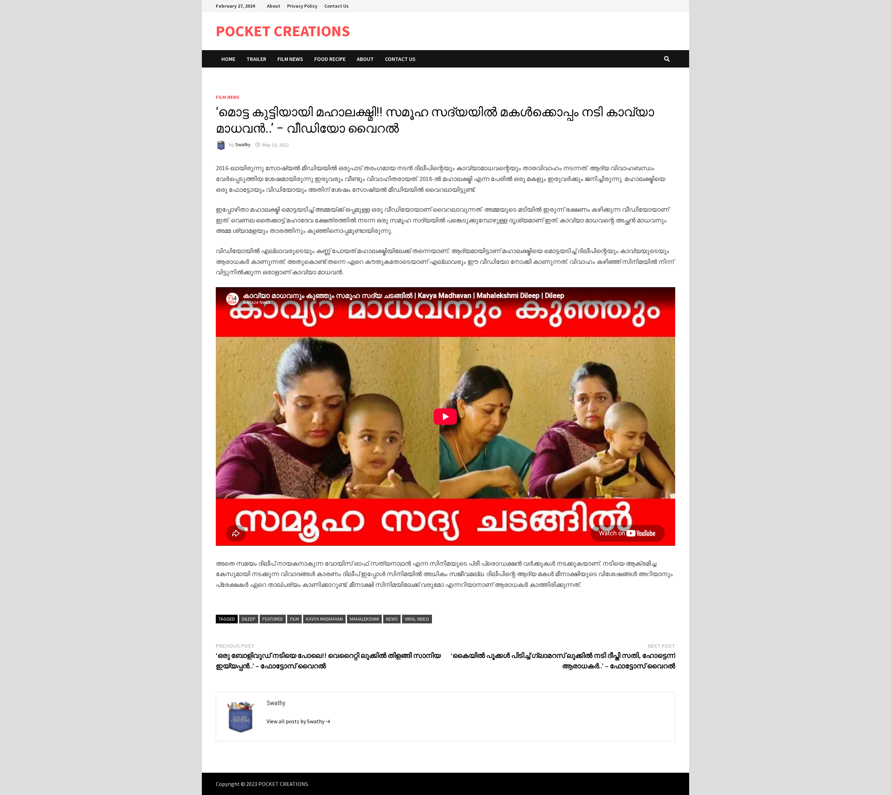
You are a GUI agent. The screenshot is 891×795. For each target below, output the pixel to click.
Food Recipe (330, 58)
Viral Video (417, 619)
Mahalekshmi (364, 619)
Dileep (248, 619)
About (273, 6)
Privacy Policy (302, 6)
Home (228, 58)
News (392, 619)
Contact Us (336, 6)
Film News (290, 58)
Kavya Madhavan (324, 619)
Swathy (243, 145)
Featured (272, 619)
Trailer (256, 58)
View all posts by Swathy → (299, 721)
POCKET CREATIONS (283, 30)
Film (294, 619)
